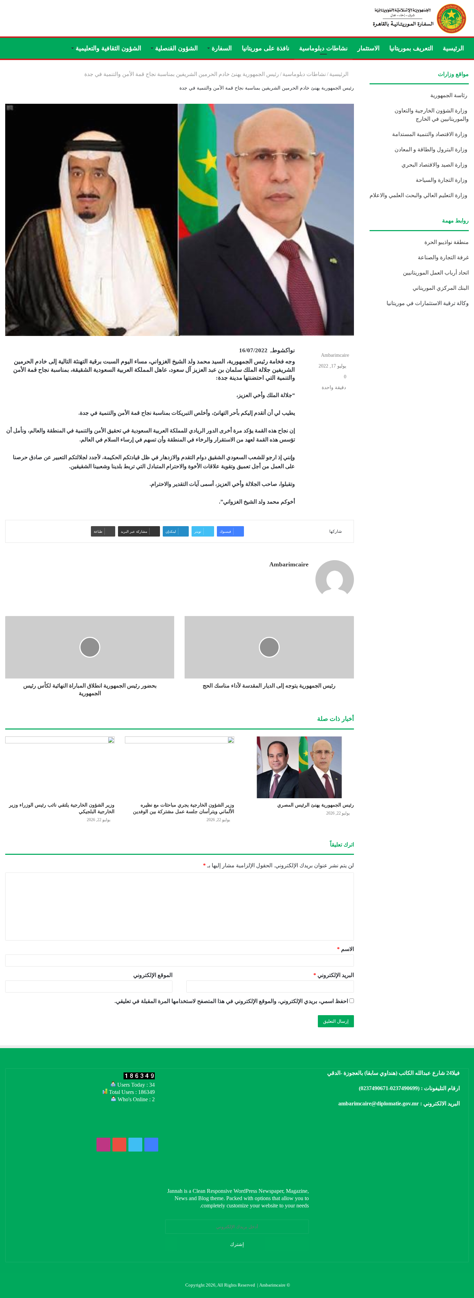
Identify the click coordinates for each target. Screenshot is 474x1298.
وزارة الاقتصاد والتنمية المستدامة (430, 134)
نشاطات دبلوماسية (323, 48)
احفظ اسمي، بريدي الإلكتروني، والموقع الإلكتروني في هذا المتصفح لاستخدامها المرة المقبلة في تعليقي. (231, 1001)
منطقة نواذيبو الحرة (446, 242)
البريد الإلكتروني (333, 975)
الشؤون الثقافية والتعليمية (108, 48)
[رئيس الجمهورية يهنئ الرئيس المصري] (299, 767)
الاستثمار (368, 48)
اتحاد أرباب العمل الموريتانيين (436, 273)
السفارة (222, 48)
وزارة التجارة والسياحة (442, 180)
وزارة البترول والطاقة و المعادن (432, 149)
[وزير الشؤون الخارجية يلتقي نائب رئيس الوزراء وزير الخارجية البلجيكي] (60, 767)
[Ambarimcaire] (418, 18)
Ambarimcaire (335, 355)
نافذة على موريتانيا (265, 48)
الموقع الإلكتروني (152, 975)
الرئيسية (453, 48)
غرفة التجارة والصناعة (443, 257)
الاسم (345, 949)
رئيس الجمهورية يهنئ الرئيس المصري (315, 805)
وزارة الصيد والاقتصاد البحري (435, 165)
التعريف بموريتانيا (411, 48)
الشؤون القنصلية (176, 48)
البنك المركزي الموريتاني (440, 288)
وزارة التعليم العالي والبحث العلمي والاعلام (419, 195)
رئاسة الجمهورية (449, 95)
